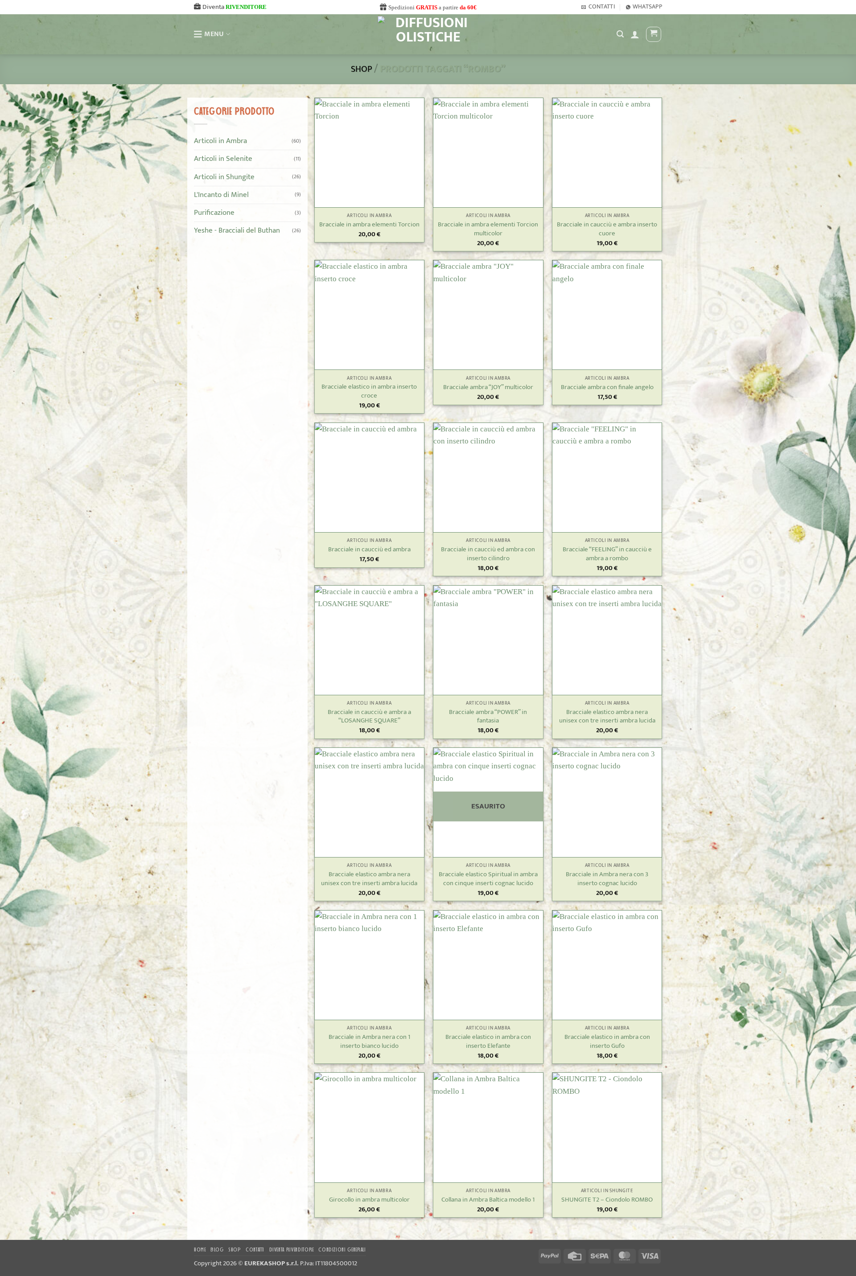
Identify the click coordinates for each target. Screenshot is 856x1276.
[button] (634, 34)
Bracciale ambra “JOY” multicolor (488, 387)
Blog (217, 1250)
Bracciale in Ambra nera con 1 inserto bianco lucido (369, 1041)
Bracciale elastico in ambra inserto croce (369, 391)
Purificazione (214, 212)
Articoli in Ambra (220, 141)
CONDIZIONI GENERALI (342, 1250)
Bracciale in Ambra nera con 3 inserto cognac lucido (607, 879)
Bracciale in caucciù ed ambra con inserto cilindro (488, 554)
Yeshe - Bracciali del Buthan (237, 230)
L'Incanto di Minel (221, 194)
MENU (214, 34)
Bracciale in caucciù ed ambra (369, 549)
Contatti (255, 1250)
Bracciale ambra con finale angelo (607, 387)
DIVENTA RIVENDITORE (291, 1250)
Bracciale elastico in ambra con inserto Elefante (488, 1041)
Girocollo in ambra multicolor (369, 1199)
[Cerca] (620, 34)
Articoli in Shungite (224, 176)
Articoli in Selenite (223, 158)
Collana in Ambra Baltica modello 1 (488, 1199)
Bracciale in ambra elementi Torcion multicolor (488, 229)
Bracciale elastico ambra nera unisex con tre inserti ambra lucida (607, 717)
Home (200, 1250)
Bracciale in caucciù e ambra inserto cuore (607, 229)
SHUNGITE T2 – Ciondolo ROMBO (607, 1199)
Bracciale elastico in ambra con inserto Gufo (607, 1041)
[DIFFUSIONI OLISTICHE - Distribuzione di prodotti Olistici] (428, 34)
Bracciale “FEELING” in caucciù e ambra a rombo (607, 554)
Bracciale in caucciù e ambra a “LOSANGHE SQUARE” (369, 717)
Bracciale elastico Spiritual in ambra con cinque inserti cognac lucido (488, 879)
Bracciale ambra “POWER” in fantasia (488, 717)
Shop (361, 69)
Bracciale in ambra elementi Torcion (369, 224)
